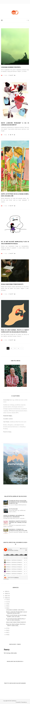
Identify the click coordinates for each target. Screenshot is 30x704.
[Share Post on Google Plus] (14, 75)
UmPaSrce (14, 700)
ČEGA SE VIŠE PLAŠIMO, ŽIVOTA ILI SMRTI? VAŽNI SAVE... (15, 625)
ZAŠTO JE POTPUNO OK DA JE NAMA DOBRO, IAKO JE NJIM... (16, 616)
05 (7, 632)
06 (7, 630)
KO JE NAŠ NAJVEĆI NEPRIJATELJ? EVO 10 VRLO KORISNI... (15, 619)
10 (7, 603)
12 (7, 599)
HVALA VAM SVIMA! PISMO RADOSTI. (12, 284)
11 (6, 601)
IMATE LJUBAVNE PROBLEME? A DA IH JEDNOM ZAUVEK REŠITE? (15, 124)
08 (7, 608)
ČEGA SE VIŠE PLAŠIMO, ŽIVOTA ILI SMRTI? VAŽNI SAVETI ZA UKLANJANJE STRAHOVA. (15, 331)
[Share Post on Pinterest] (12, 75)
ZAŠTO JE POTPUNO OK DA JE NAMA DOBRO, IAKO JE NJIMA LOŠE (15, 195)
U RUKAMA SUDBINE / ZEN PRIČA (11, 67)
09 (7, 606)
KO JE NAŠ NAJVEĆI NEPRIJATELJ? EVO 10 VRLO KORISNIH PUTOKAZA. (15, 242)
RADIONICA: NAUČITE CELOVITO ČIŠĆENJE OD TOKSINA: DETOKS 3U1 (18, 522)
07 (7, 628)
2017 (6, 595)
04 (7, 634)
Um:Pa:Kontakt (13, 509)
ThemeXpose (24, 702)
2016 (6, 597)
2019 (6, 591)
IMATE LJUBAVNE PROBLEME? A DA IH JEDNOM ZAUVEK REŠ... (16, 612)
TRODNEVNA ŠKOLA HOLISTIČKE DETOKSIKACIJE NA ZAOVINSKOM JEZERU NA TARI (18, 502)
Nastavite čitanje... (8, 415)
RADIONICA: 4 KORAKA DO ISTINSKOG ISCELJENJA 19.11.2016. (18, 530)
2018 (6, 593)
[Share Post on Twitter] (10, 134)
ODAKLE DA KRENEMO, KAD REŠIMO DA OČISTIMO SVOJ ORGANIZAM (13, 516)
